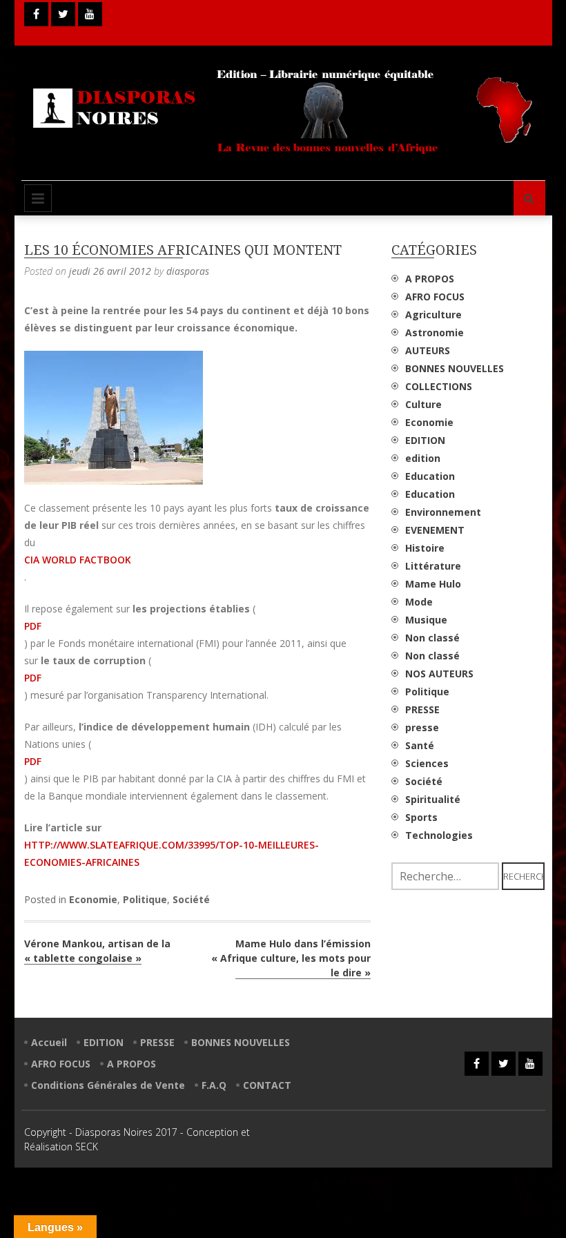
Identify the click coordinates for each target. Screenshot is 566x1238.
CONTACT (267, 1085)
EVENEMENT (435, 529)
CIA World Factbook (77, 559)
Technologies (439, 835)
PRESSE (422, 709)
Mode (419, 601)
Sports (421, 817)
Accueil (49, 1042)
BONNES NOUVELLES (454, 368)
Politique (145, 899)
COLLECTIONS (438, 386)
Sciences (427, 763)
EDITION (425, 440)
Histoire (425, 547)
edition (422, 458)
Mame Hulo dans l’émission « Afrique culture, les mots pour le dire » (291, 958)
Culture (423, 404)
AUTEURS (427, 350)
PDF (32, 625)
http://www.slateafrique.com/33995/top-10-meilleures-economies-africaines (171, 853)
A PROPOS (429, 278)
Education (430, 476)
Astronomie (434, 332)
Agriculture (433, 314)
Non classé (432, 637)
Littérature (433, 565)
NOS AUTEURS (439, 673)
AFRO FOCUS (435, 296)
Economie (93, 899)
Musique (426, 619)
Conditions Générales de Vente (108, 1085)
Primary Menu (38, 198)
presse (422, 727)
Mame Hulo (433, 583)
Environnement (443, 512)
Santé (419, 745)
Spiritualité (432, 799)
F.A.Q (214, 1085)
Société (191, 899)
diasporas (187, 271)
